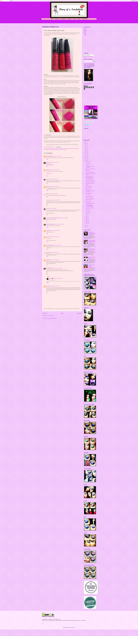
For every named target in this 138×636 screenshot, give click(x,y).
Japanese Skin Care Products (90, 180)
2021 (86, 147)
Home (62, 313)
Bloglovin (85, 31)
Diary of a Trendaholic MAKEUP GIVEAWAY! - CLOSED (92, 241)
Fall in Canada (88, 194)
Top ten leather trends (89, 193)
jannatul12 (48, 230)
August (87, 213)
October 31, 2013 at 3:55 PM (57, 278)
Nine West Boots (88, 170)
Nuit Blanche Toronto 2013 (90, 199)
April (87, 219)
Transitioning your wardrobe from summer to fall (90, 203)
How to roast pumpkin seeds (90, 172)
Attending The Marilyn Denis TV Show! (91, 174)
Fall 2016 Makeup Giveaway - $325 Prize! (91, 249)
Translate (91, 56)
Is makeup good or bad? (89, 196)
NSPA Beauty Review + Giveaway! (91, 258)
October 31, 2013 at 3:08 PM (58, 268)
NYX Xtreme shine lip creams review (55, 149)
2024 (86, 142)
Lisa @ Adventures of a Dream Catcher (52, 217)
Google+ (85, 30)
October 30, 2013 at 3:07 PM (55, 200)
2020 (86, 148)
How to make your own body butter (90, 184)
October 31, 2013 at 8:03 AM (54, 259)
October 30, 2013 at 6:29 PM (63, 217)
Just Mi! (47, 286)
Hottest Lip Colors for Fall (90, 207)
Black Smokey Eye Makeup (90, 181)
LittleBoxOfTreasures (49, 268)
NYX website (51, 76)
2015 (86, 156)
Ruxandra (48, 252)
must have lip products (59, 148)
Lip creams (53, 148)
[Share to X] (57, 147)
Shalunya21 (48, 186)
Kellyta (47, 193)
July (86, 214)
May (86, 218)
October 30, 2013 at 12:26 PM (54, 169)
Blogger (73, 627)
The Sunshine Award (89, 187)
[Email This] (55, 147)
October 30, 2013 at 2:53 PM (54, 186)
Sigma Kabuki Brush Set (89, 176)
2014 (86, 158)
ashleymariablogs (49, 156)
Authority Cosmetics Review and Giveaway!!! (91, 265)
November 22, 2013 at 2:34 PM (54, 285)
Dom (47, 179)
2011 (86, 226)
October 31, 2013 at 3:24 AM (57, 245)
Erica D (50, 278)
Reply (47, 159)
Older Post (79, 313)
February (87, 223)
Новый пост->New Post (50, 164)
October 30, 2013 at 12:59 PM (52, 179)
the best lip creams (63, 149)
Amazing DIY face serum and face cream (90, 191)
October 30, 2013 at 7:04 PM (59, 224)
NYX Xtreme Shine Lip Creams (90, 168)
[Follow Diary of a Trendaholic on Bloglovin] (88, 122)
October (87, 164)
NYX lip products (46, 149)
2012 (86, 225)
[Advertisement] (69, 23)
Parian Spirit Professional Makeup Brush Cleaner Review (91, 233)
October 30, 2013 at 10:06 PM (54, 230)
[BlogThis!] (56, 147)
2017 (86, 153)
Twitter (85, 28)
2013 (86, 160)
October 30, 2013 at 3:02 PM (53, 193)
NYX (63, 148)
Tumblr (85, 33)
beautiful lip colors (49, 148)
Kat (47, 208)
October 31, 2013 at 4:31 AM (54, 252)
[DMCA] (48, 616)
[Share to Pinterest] (59, 147)
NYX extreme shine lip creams (69, 148)
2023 (86, 143)
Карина (47, 162)
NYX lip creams (76, 148)
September (87, 211)
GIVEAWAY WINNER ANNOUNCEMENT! (89, 206)
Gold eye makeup (88, 201)
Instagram (85, 29)
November (87, 163)
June (86, 216)
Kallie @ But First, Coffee (50, 224)
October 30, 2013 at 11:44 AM (56, 156)
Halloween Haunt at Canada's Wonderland (90, 167)
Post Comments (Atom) (50, 315)
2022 (86, 145)
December (87, 161)
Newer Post (44, 313)
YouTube (85, 35)
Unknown (47, 169)
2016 (86, 155)
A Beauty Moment (49, 245)
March (87, 221)
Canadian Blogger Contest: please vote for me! (90, 178)
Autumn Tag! (88, 209)
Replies (48, 276)
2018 (86, 151)
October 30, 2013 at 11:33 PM (54, 236)
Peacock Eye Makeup (89, 185)
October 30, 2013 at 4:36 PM (52, 208)
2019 (86, 150)
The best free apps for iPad (90, 198)
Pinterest (85, 34)
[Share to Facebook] (58, 147)
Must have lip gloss (88, 189)
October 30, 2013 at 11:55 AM (53, 162)
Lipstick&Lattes (48, 173)
